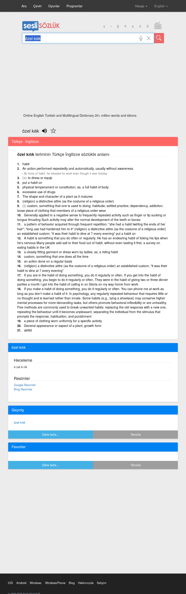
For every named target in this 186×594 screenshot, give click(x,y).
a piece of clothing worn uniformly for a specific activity (63, 320)
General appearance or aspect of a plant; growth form (62, 325)
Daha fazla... (50, 434)
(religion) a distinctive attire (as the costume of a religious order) (68, 201)
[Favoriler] (52, 133)
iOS (10, 583)
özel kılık (19, 422)
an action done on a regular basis (48, 261)
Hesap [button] (140, 6)
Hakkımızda (85, 583)
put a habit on (32, 182)
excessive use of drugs (38, 192)
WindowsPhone (55, 583)
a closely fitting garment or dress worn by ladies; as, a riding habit (71, 252)
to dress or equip (40, 177)
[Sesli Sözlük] (41, 30)
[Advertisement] (93, 79)
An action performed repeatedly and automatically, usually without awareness (77, 168)
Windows (36, 583)
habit (25, 164)
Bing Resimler (23, 389)
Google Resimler (25, 385)
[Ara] (159, 38)
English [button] (160, 6)
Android (21, 583)
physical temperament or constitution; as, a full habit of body (65, 187)
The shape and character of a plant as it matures (57, 196)
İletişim (101, 583)
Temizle (135, 434)
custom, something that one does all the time (56, 256)
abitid (28, 330)
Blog (72, 583)
